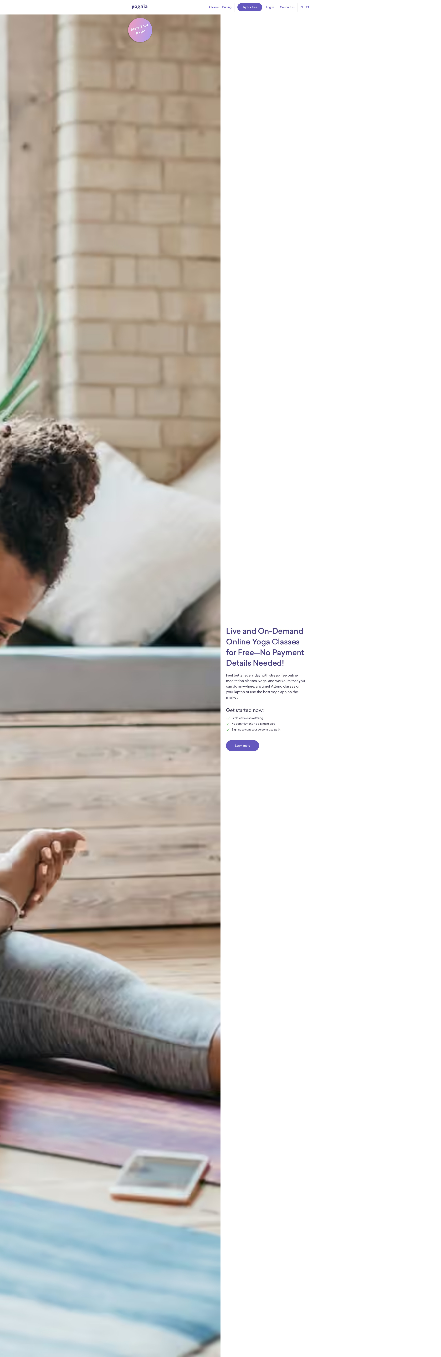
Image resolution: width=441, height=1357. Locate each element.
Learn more (242, 745)
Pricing (227, 7)
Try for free (249, 7)
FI (301, 7)
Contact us (287, 7)
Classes (214, 7)
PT (307, 7)
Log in (270, 7)
